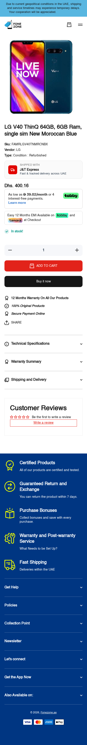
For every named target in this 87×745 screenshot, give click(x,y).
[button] (69, 24)
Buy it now (43, 281)
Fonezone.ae (49, 712)
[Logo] (13, 25)
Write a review (43, 422)
